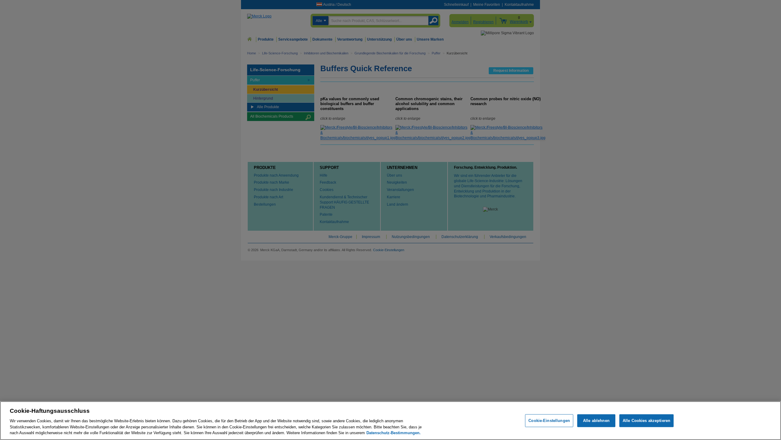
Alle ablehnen (596, 420)
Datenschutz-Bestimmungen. (393, 432)
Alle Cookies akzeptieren (646, 420)
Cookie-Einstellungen (549, 420)
